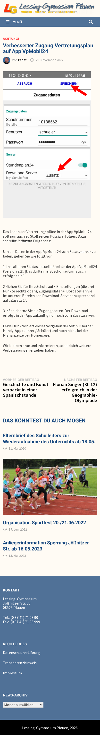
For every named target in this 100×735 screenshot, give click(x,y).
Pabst (22, 60)
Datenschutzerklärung (22, 652)
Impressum (12, 672)
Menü (17, 21)
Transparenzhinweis (20, 662)
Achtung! (11, 38)
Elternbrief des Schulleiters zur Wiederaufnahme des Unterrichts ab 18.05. (49, 438)
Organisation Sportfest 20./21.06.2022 (44, 522)
